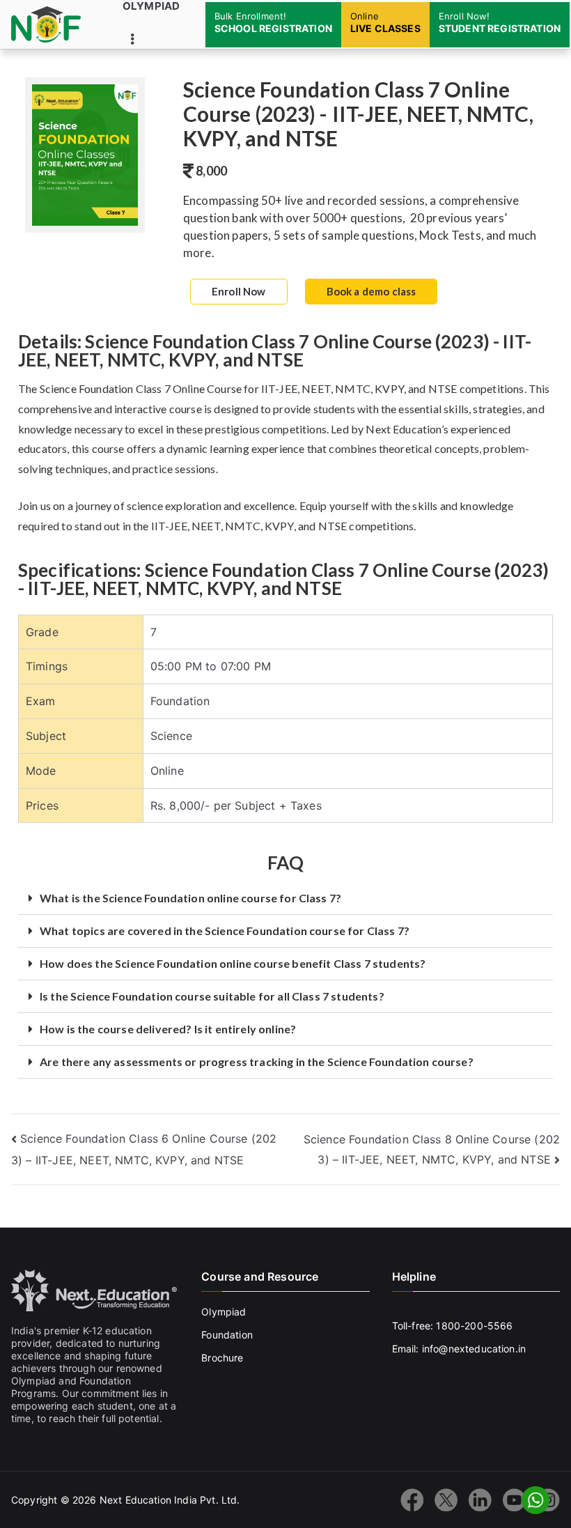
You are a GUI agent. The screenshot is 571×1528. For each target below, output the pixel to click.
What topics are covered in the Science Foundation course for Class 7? (224, 930)
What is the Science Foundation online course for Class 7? (190, 897)
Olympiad (151, 6)
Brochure (222, 1358)
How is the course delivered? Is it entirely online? (168, 1028)
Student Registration (500, 22)
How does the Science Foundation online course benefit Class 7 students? (232, 963)
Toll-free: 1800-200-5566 (452, 1326)
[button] (285, 898)
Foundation (227, 1335)
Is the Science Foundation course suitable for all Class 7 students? (212, 996)
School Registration (273, 22)
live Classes (385, 22)
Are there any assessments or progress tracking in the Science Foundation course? (257, 1061)
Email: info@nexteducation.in (459, 1349)
